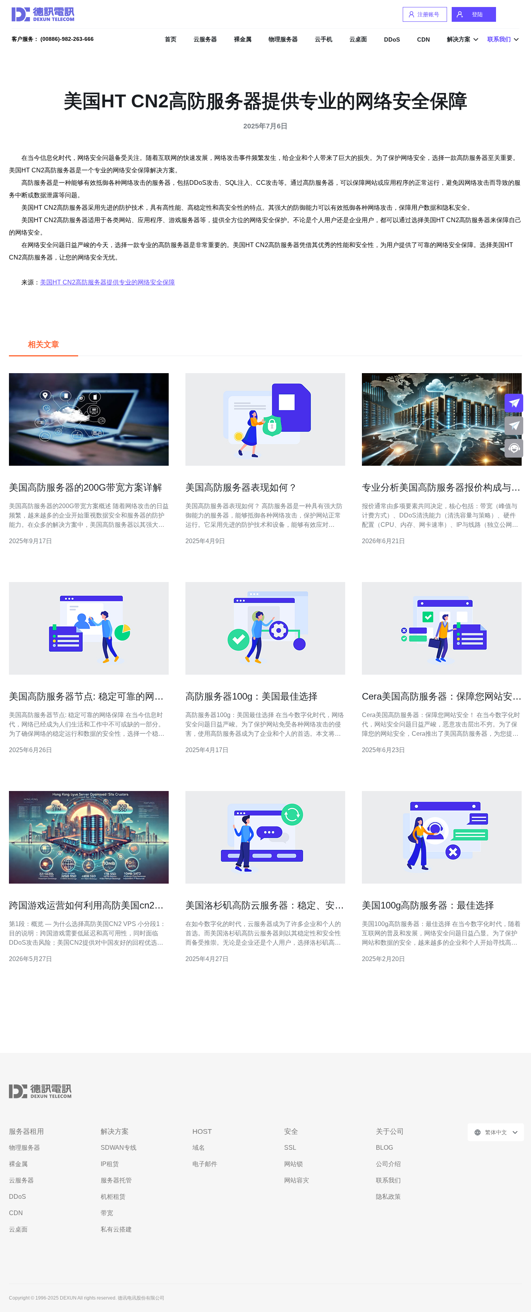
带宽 (107, 1213)
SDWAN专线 (118, 1147)
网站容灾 (296, 1180)
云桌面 (358, 39)
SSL (290, 1147)
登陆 (477, 14)
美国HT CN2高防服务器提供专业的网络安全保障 (107, 282)
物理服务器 (283, 39)
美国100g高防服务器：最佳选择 (428, 905)
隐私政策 (388, 1196)
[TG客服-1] (514, 403)
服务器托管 (116, 1180)
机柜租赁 (113, 1196)
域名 (198, 1147)
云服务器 (205, 39)
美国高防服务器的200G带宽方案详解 (85, 487)
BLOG (384, 1147)
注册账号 (428, 14)
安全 (291, 1131)
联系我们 (388, 1180)
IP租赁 (110, 1164)
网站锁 (293, 1164)
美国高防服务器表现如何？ (241, 487)
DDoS (392, 39)
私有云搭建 (116, 1229)
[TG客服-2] (514, 425)
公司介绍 (388, 1164)
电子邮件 (204, 1164)
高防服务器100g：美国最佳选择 (251, 696)
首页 (170, 39)
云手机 (323, 39)
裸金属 (243, 39)
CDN (423, 39)
